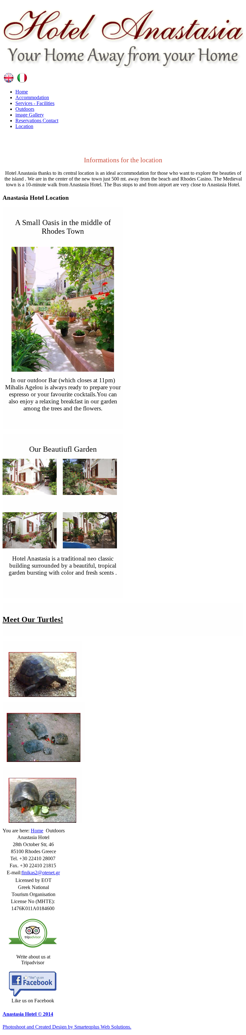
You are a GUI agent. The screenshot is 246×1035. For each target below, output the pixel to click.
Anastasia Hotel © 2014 (28, 1014)
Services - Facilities (34, 103)
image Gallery (29, 114)
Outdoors (24, 109)
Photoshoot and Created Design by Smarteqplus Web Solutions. (67, 1027)
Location (24, 126)
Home (21, 91)
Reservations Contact (36, 120)
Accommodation (32, 97)
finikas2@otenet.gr (40, 872)
